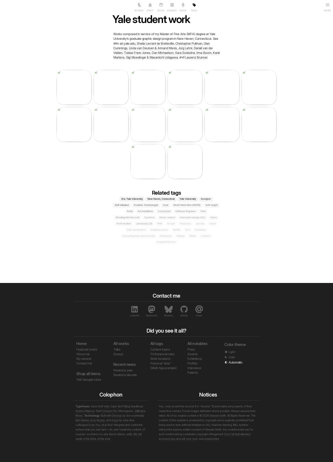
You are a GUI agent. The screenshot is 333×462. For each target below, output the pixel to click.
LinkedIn (134, 315)
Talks (116, 349)
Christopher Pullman (188, 43)
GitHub (184, 315)
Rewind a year (123, 370)
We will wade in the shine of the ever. (109, 436)
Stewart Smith (217, 415)
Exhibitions (194, 359)
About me (83, 354)
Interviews (194, 368)
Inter (106, 406)
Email (199, 315)
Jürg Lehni (185, 48)
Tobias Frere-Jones (137, 52)
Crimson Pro (110, 411)
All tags (156, 343)
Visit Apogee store (88, 379)
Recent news (124, 364)
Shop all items (88, 373)
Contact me (84, 363)
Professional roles (162, 354)
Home (81, 343)
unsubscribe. (211, 438)
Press (191, 349)
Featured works (86, 349)
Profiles (192, 363)
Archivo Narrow (85, 411)
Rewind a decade (125, 375)
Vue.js (114, 420)
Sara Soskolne (185, 52)
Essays (118, 354)
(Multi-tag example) (163, 368)
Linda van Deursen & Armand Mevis (153, 48)
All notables (197, 343)
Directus (117, 415)
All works (121, 343)
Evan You (94, 424)
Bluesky (168, 315)
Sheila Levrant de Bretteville (155, 43)
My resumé (83, 359)
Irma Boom (203, 52)
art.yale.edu (127, 43)
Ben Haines (82, 420)
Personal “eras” (160, 363)
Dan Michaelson (163, 52)
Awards (192, 354)
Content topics (160, 349)
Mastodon (151, 315)
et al (92, 420)
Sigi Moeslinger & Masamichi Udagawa (152, 57)
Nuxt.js (100, 420)
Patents (192, 373)
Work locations (160, 359)
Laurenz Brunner (196, 57)
